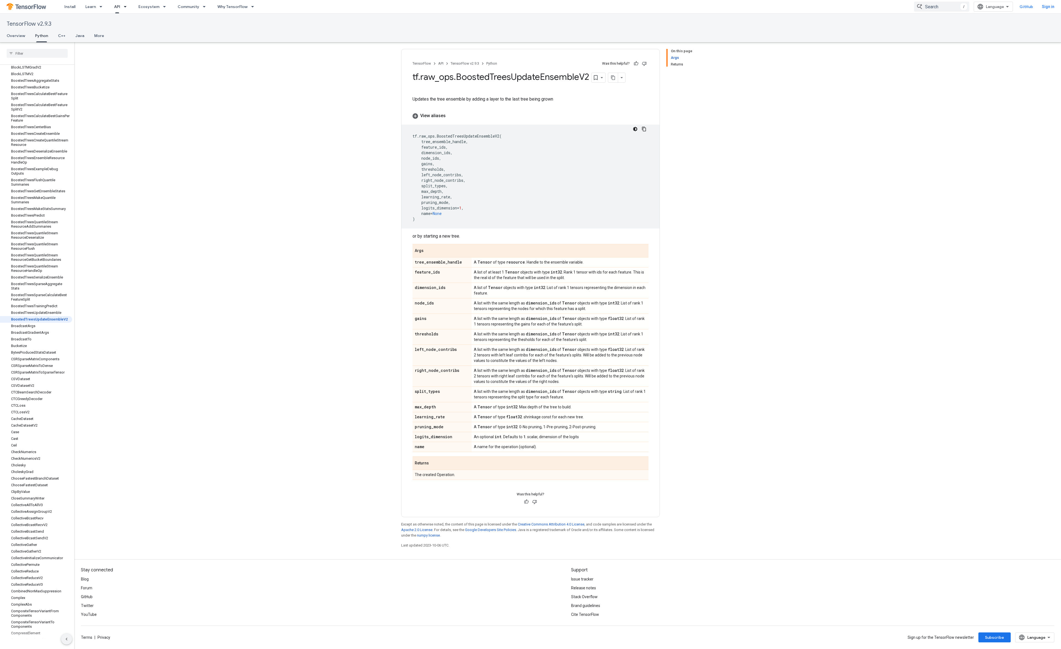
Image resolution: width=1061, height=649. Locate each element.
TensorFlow (422, 63)
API (117, 6)
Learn (90, 6)
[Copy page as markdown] (613, 77)
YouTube (89, 614)
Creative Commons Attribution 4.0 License (551, 524)
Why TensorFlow (232, 6)
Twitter (87, 605)
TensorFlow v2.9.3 (29, 23)
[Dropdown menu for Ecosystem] (166, 6)
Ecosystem (148, 6)
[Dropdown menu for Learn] (102, 6)
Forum (86, 588)
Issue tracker (582, 579)
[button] (530, 115)
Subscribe (994, 637)
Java (79, 35)
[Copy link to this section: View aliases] (451, 115)
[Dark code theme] (635, 129)
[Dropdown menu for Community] (205, 6)
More (99, 35)
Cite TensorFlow (585, 614)
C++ (61, 35)
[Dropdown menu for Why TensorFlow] (254, 6)
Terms (86, 637)
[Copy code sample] (644, 129)
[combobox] (941, 7)
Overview (16, 35)
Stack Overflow (584, 597)
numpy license (428, 535)
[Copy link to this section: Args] (429, 251)
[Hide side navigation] (66, 639)
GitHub (1026, 6)
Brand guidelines (585, 605)
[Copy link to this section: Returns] (434, 463)
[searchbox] (37, 53)
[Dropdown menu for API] (126, 6)
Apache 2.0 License (416, 530)
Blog (85, 579)
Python (41, 35)
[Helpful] (636, 63)
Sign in (1048, 6)
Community (188, 6)
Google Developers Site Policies (490, 530)
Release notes (583, 588)
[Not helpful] (644, 63)
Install (69, 6)
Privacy (104, 637)
